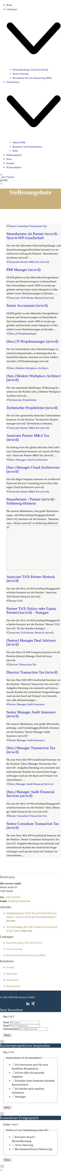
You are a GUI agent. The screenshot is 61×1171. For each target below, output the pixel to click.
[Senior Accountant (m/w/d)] (29, 297)
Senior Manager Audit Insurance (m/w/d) (31, 714)
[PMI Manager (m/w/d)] (27, 261)
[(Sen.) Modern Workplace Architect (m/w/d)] (27, 368)
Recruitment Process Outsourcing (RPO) (26, 955)
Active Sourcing (14, 949)
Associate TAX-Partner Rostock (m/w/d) (30, 579)
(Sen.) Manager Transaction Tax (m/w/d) (30, 750)
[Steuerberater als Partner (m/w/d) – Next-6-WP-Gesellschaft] (26, 226)
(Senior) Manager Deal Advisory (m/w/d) (31, 642)
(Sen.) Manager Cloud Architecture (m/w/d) (33, 469)
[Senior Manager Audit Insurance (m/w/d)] (25, 704)
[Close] (1, 174)
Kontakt (10, 967)
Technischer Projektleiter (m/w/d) (32, 408)
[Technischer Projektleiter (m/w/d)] (21, 399)
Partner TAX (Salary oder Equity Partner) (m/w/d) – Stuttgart (31, 611)
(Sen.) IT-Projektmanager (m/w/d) (32, 341)
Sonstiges (20, 1096)
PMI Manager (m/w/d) (23, 270)
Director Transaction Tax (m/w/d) (32, 672)
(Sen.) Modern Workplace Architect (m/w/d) (33, 378)
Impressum (11, 973)
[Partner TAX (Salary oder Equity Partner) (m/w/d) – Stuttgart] (14, 600)
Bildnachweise (13, 986)
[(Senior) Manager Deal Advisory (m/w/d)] (29, 632)
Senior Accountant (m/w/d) (27, 305)
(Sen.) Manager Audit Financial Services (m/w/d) (30, 794)
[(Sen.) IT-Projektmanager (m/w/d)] (21, 333)
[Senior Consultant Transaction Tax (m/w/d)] (26, 815)
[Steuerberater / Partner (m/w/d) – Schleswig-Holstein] (27, 491)
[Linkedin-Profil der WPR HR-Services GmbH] (28, 1003)
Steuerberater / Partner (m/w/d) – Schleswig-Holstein (31, 501)
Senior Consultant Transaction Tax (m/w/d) (32, 826)
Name (7, 1022)
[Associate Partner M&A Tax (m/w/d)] (27, 427)
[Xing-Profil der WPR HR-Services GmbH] (33, 1003)
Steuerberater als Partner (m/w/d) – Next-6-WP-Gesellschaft (33, 236)
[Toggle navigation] (1, 183)
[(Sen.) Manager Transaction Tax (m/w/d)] (25, 740)
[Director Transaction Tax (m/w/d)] (21, 664)
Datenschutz (12, 980)
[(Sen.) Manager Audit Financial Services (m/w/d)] (30, 784)
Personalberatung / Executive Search (24, 942)
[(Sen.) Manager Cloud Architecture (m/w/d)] (27, 459)
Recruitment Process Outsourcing (33, 1149)
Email (7, 1025)
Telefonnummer (11, 1029)
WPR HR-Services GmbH (21, 997)
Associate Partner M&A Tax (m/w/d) (27, 437)
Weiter (7, 1035)
